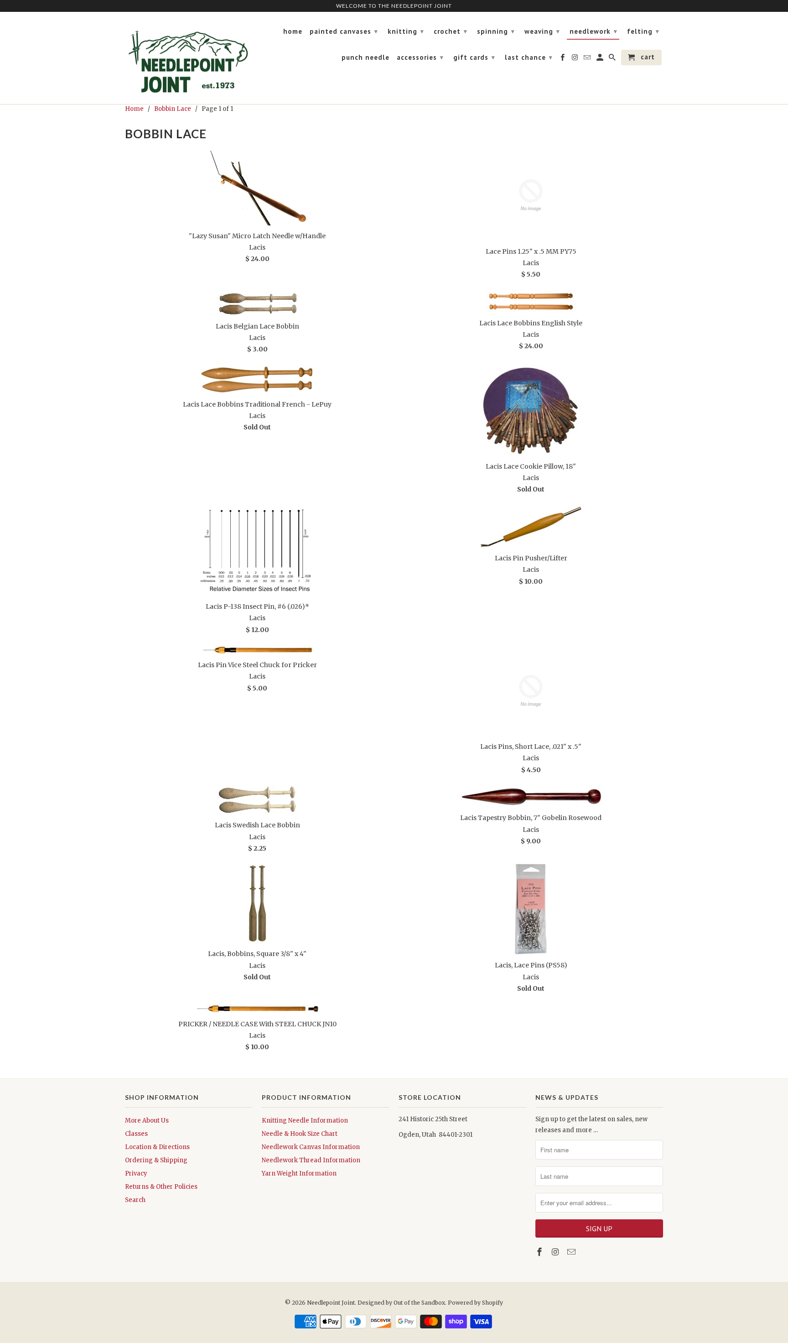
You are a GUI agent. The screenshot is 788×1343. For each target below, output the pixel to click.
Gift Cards (474, 57)
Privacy (136, 1173)
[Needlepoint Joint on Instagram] (556, 1252)
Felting (643, 31)
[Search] (613, 59)
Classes (136, 1134)
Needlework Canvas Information (311, 1147)
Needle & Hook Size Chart (299, 1134)
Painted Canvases (344, 31)
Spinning (496, 31)
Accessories (420, 57)
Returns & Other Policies (161, 1187)
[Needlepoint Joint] (189, 58)
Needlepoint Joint (331, 1302)
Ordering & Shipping (156, 1160)
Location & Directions (157, 1147)
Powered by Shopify (475, 1302)
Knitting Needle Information (305, 1120)
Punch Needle (365, 57)
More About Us (147, 1120)
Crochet (450, 31)
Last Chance (529, 57)
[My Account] (600, 59)
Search (135, 1200)
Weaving (542, 31)
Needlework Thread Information (311, 1160)
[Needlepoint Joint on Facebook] (540, 1252)
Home (292, 31)
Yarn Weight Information (299, 1173)
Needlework (593, 31)
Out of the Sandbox (419, 1302)
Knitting (406, 31)
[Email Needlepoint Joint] (572, 1252)
